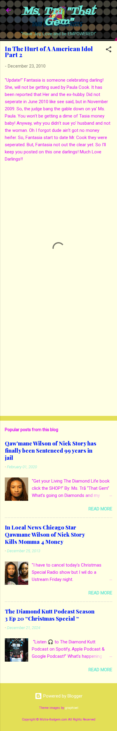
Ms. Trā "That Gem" (58, 17)
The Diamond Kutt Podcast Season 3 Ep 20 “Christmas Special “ (49, 615)
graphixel (71, 708)
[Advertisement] (58, 364)
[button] (108, 50)
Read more (100, 509)
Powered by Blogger (62, 696)
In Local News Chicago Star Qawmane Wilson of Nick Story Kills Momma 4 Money (45, 534)
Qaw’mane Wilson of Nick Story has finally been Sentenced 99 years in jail (50, 450)
